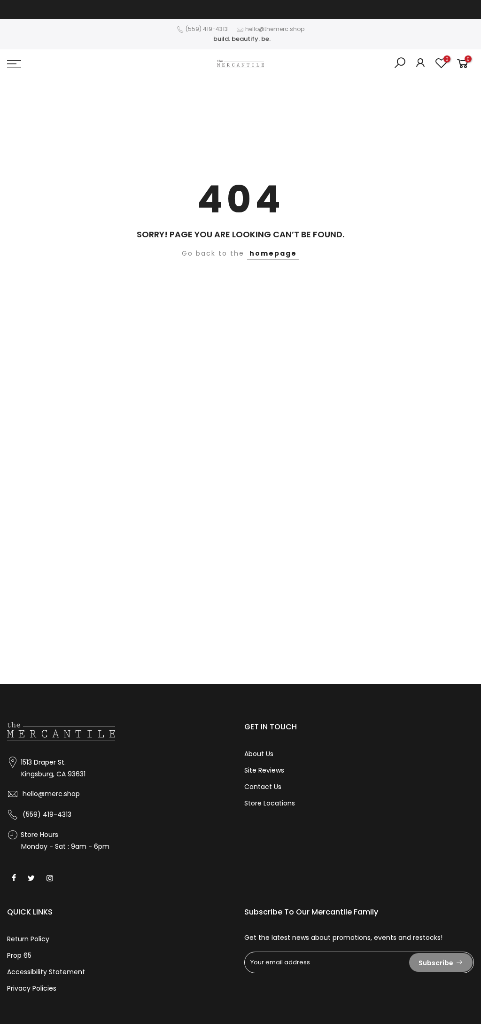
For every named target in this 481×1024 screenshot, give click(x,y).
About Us (258, 753)
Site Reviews (264, 770)
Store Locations (269, 803)
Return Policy (28, 939)
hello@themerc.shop (274, 29)
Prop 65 (19, 955)
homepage (273, 253)
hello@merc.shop (51, 793)
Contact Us (262, 786)
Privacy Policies (31, 988)
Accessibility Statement (46, 972)
